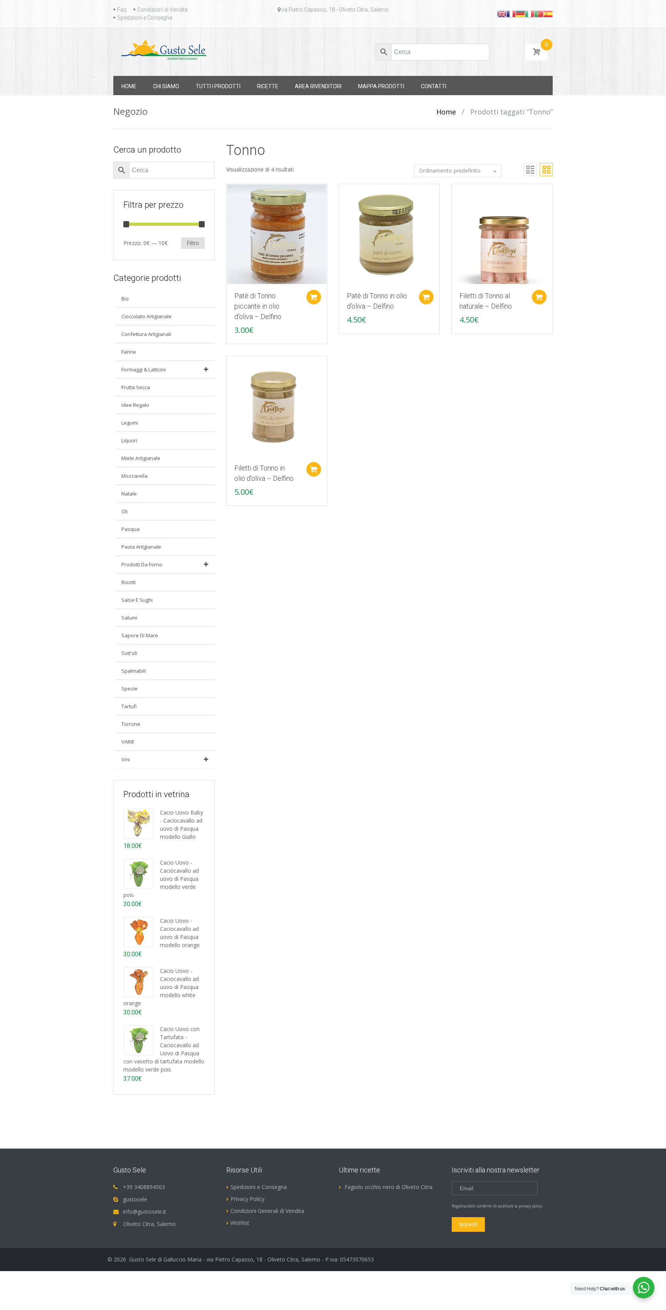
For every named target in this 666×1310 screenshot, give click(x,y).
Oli (124, 511)
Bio (125, 298)
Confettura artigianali (146, 334)
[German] (520, 13)
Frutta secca (135, 387)
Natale (129, 493)
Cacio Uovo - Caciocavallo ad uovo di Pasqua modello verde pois (161, 879)
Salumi (129, 617)
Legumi (129, 422)
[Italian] (529, 13)
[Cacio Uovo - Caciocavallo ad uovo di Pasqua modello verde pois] (138, 873)
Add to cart (313, 297)
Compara (228, 194)
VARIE (128, 741)
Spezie (129, 688)
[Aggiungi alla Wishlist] (228, 207)
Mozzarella (134, 475)
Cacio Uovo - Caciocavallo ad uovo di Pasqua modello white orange (161, 987)
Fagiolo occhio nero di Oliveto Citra (388, 1187)
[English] (501, 13)
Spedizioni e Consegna (144, 18)
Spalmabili (133, 670)
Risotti (128, 582)
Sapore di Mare (139, 635)
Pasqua (130, 529)
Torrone (130, 723)
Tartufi (129, 706)
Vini (125, 759)
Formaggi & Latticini (143, 369)
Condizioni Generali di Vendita (267, 1210)
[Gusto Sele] (164, 49)
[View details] (276, 233)
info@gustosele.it (144, 1211)
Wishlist (239, 1222)
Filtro (193, 243)
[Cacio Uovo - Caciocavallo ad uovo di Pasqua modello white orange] (138, 981)
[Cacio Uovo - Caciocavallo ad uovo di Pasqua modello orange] (138, 931)
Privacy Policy (247, 1199)
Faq (121, 10)
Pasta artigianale (141, 546)
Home (446, 111)
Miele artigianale (140, 458)
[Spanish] (548, 13)
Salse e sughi (137, 599)
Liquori (129, 440)
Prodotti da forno (141, 564)
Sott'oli (129, 653)
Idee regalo (135, 404)
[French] (511, 13)
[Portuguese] (538, 13)
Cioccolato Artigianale (146, 316)
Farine (128, 351)
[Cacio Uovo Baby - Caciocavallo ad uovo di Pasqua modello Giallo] (138, 823)
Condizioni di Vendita (162, 10)
